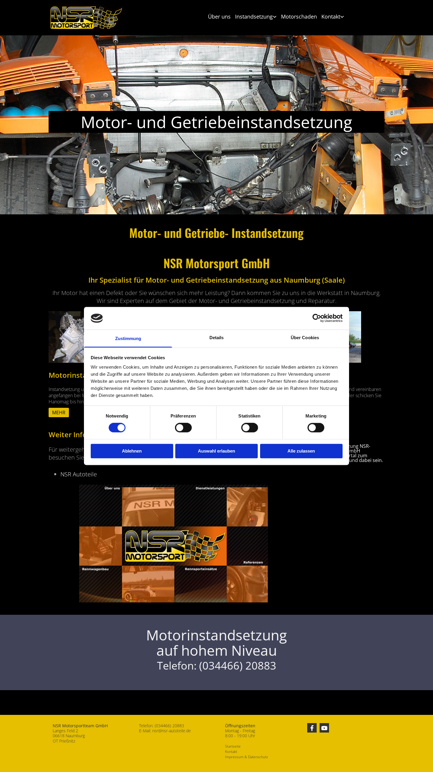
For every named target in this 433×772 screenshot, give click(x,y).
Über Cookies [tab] (305, 337)
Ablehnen (132, 450)
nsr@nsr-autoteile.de (171, 730)
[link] (254, 17)
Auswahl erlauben (216, 450)
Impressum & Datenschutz (246, 756)
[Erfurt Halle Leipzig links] (342, 17)
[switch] (183, 428)
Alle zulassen (301, 450)
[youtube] (324, 727)
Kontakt (330, 16)
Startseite (233, 746)
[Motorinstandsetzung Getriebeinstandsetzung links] (275, 17)
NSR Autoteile (78, 474)
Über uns (219, 16)
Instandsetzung (254, 16)
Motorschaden (299, 16)
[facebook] (312, 727)
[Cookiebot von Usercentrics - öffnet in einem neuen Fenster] (317, 318)
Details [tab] (216, 337)
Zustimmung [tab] (128, 338)
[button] (59, 412)
